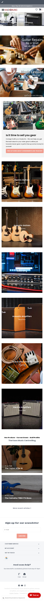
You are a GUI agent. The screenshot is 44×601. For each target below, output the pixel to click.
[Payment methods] (7, 558)
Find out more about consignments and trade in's (24, 151)
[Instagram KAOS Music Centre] (25, 585)
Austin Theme (14, 593)
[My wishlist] (36, 10)
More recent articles (21, 508)
